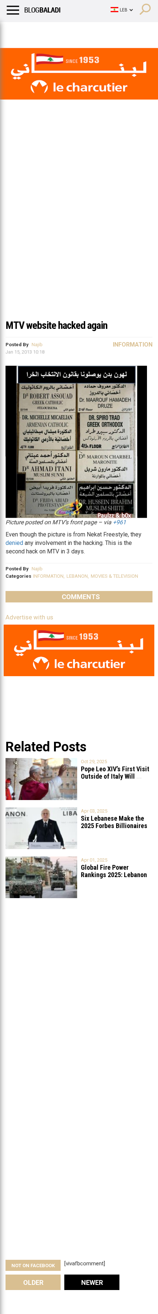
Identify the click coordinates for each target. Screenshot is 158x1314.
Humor (48, 31)
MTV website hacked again (56, 325)
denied (14, 542)
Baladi (100, 31)
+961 (119, 522)
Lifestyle (16, 31)
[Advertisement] (79, 232)
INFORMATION (48, 576)
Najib (37, 344)
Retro (74, 31)
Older (33, 1282)
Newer (92, 1282)
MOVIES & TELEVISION (114, 576)
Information (132, 344)
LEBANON (77, 576)
